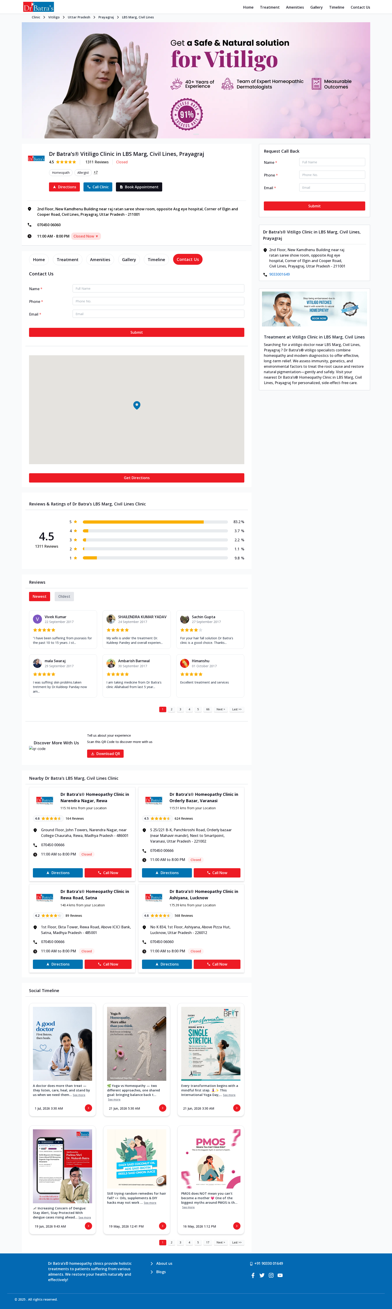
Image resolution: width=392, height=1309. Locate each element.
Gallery (316, 7)
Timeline (336, 7)
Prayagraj (106, 17)
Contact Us (360, 7)
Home (248, 7)
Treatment (270, 7)
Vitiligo (54, 17)
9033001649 (279, 274)
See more (79, 1095)
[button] (136, 405)
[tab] (39, 259)
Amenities (295, 7)
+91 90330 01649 (268, 1263)
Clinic (36, 17)
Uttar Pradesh (79, 17)
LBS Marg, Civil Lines (138, 17)
